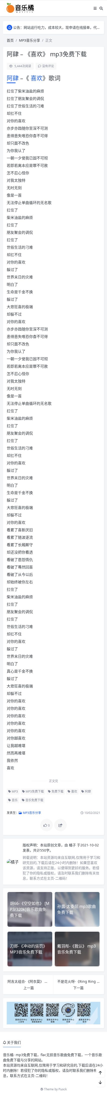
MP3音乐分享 (29, 40)
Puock (62, 1089)
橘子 (73, 845)
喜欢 (36, 78)
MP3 (14, 791)
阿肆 (13, 78)
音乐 (14, 800)
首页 (10, 40)
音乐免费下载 (34, 800)
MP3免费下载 (34, 791)
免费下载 (57, 791)
